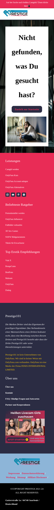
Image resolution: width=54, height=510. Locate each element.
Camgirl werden (12, 169)
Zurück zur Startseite (27, 109)
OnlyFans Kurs (11, 175)
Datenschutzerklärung (33, 473)
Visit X (8, 260)
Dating (8, 290)
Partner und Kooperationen (17, 405)
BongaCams (10, 266)
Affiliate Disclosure (37, 477)
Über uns (9, 387)
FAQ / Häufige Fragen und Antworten (22, 399)
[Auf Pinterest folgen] (18, 195)
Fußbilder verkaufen (13, 225)
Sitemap (21, 477)
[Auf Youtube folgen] (13, 195)
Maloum (8, 278)
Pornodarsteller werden (15, 213)
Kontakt (9, 393)
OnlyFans (9, 284)
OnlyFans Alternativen (14, 187)
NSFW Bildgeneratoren (15, 237)
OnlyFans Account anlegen (16, 181)
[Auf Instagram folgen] (7, 195)
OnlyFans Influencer (13, 219)
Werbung (10, 477)
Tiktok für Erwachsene (14, 243)
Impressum (14, 473)
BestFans (9, 272)
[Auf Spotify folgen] (24, 195)
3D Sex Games (11, 231)
